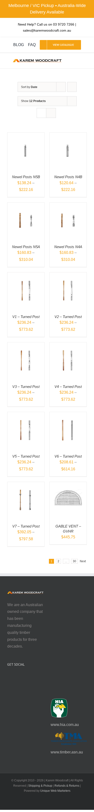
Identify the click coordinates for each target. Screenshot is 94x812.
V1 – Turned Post (26, 317)
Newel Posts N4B (68, 177)
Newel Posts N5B (26, 177)
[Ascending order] (72, 87)
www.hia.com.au (65, 725)
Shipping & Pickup (40, 785)
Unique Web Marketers (55, 790)
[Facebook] (8, 677)
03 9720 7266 (63, 24)
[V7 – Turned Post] (25, 485)
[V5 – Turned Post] (25, 415)
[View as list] (51, 113)
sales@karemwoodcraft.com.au (47, 30)
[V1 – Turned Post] (25, 276)
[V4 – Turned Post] (68, 346)
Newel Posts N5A (26, 247)
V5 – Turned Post (26, 456)
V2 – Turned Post (68, 317)
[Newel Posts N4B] (68, 136)
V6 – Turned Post (68, 456)
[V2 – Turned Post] (68, 276)
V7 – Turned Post (26, 526)
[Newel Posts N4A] (68, 206)
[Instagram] (15, 677)
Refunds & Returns (66, 785)
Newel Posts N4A (68, 247)
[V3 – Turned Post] (25, 346)
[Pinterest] (21, 677)
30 (74, 561)
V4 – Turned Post (68, 387)
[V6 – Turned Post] (68, 415)
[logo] (37, 61)
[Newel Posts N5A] (25, 206)
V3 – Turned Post (26, 387)
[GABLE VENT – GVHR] (68, 485)
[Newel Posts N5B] (25, 136)
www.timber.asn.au (67, 752)
